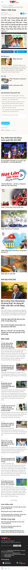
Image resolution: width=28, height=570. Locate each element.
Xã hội (2, 341)
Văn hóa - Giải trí (4, 439)
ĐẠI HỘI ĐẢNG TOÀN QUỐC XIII (10, 93)
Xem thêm (14, 500)
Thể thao (3, 364)
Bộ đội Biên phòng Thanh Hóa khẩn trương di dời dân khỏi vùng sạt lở (7, 385)
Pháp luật (3, 404)
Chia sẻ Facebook (8, 51)
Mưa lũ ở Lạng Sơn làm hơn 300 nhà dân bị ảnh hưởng (8, 460)
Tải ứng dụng (5, 559)
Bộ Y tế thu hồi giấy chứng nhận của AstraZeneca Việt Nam (13, 326)
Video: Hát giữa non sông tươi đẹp (17, 79)
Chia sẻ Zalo (21, 51)
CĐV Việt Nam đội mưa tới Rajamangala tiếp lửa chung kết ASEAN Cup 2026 (7, 368)
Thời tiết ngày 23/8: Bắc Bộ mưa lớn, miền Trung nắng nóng (13, 320)
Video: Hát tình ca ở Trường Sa (10, 229)
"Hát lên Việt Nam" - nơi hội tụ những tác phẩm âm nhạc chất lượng (13, 184)
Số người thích (14, 130)
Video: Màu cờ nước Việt (8, 274)
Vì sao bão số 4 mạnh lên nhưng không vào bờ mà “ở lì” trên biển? (8, 482)
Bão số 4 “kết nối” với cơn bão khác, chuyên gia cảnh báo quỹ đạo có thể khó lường (13, 332)
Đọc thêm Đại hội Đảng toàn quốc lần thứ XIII (11, 138)
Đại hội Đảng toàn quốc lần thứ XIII (13, 7)
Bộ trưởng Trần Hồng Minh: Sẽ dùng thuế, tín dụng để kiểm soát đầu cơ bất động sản (13, 304)
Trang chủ (4, 5)
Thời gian (7, 130)
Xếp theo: (3, 130)
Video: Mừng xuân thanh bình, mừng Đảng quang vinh (14, 251)
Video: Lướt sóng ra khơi (16, 85)
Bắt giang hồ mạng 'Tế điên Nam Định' (12, 511)
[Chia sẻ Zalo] (24, 13)
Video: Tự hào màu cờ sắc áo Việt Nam (12, 207)
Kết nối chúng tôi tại (6, 545)
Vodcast (11, 5)
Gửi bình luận (5, 123)
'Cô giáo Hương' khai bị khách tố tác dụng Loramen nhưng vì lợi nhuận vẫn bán (8, 408)
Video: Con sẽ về (17, 59)
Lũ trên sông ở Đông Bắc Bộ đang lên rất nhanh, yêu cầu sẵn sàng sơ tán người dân (7, 345)
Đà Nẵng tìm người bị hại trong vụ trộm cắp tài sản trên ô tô (7, 424)
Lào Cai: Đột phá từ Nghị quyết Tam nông (13, 95)
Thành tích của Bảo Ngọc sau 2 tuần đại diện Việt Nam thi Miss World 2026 (7, 443)
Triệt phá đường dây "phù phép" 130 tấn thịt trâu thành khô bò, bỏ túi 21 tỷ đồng (13, 515)
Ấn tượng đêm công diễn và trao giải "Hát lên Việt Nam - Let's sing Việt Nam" (13, 161)
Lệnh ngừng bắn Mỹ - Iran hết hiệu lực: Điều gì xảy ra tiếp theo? (13, 507)
